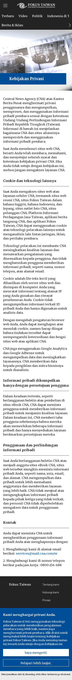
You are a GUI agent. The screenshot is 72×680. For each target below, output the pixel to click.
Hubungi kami (50, 592)
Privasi (46, 600)
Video (23, 16)
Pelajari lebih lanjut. (36, 663)
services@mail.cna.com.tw (36, 553)
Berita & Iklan (12, 25)
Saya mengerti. (36, 652)
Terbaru (8, 16)
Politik (37, 16)
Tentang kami (50, 584)
